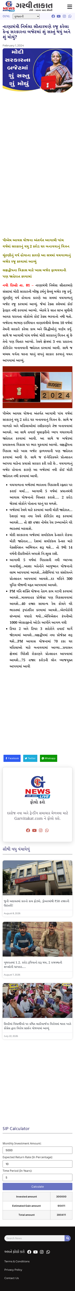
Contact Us (11, 1278)
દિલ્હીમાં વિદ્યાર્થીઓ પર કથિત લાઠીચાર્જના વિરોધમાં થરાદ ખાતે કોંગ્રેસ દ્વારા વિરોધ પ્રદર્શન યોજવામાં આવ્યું (37, 1026)
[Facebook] (28, 830)
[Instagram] (40, 830)
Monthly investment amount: (22, 1143)
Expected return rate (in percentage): (28, 1157)
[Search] (68, 1238)
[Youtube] (34, 830)
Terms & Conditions (16, 1261)
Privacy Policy (13, 1269)
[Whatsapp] (47, 830)
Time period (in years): (17, 1170)
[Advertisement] (37, 133)
